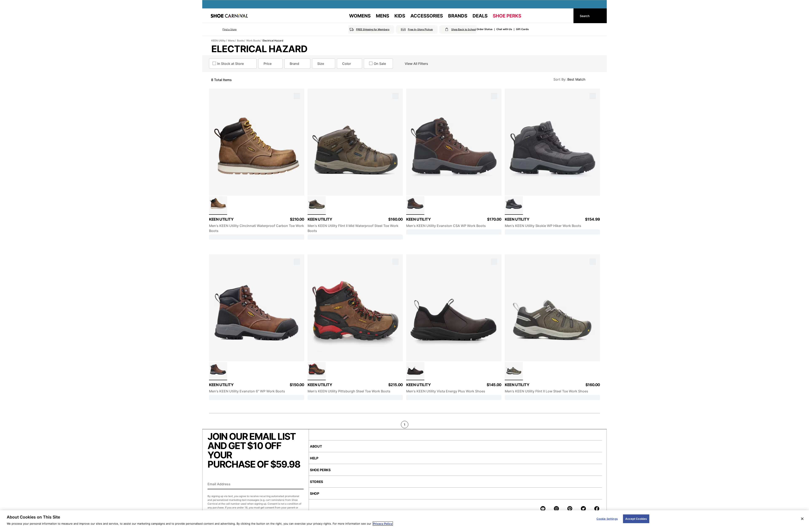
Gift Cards (522, 29)
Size (320, 63)
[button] (224, 29)
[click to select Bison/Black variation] (218, 371)
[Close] (802, 518)
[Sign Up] (299, 484)
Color (346, 63)
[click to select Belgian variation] (218, 205)
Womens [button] (360, 16)
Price (268, 63)
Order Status (485, 29)
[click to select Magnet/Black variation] (514, 205)
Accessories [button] (426, 16)
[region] (404, 519)
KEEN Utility (218, 40)
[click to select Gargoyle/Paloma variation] (514, 371)
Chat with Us (504, 29)
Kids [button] (399, 16)
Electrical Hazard (273, 40)
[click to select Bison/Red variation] (317, 371)
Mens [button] (382, 16)
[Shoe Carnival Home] (229, 16)
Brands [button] (457, 16)
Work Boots (253, 40)
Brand (294, 63)
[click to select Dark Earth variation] (415, 371)
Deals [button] (480, 16)
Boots (240, 40)
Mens (231, 40)
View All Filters (416, 63)
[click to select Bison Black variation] (415, 205)
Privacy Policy (382, 523)
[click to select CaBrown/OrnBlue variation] (317, 205)
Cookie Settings (607, 518)
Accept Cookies (636, 518)
